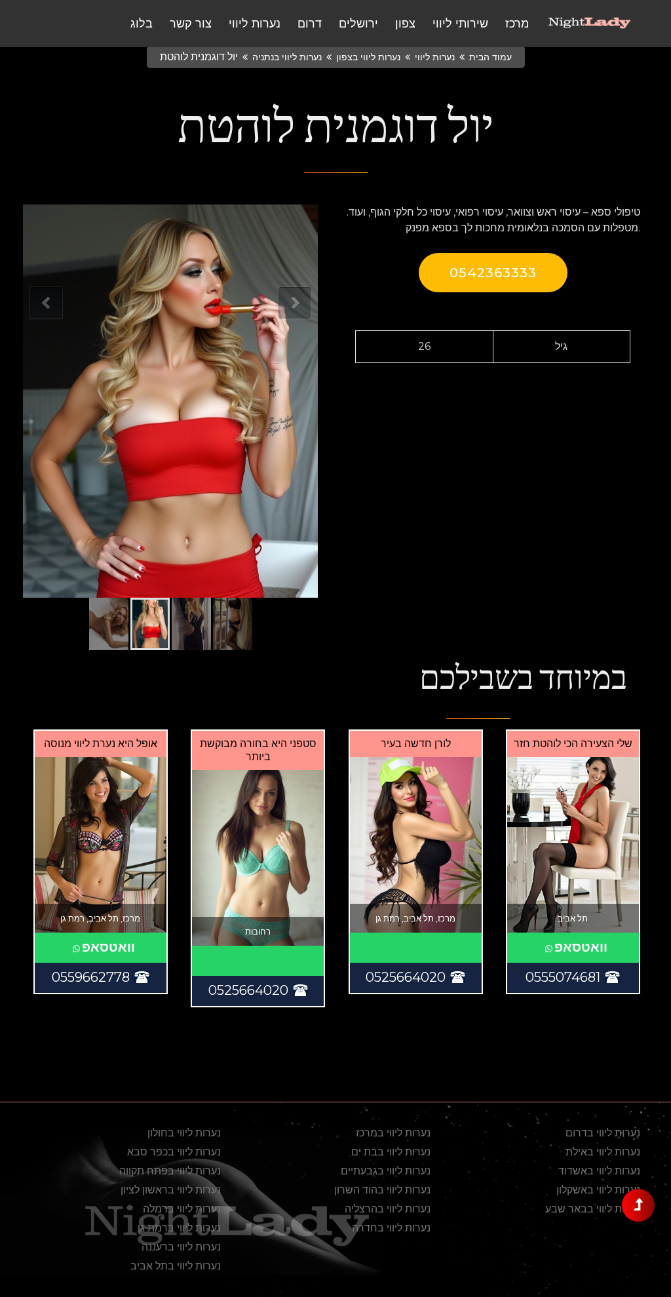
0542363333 (493, 273)
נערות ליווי (254, 23)
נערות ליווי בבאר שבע (592, 1209)
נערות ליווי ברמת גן (179, 1228)
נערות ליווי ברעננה (181, 1247)
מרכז (517, 23)
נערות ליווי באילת (603, 1152)
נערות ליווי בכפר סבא (174, 1152)
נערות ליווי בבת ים (391, 1152)
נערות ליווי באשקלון (598, 1190)
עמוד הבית (490, 57)
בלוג (141, 23)
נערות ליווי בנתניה (287, 57)
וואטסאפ (580, 947)
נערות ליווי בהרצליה (388, 1209)
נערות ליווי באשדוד (599, 1171)
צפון (405, 23)
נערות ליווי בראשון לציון (171, 1190)
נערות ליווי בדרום (603, 1133)
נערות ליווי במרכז (393, 1133)
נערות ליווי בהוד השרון (382, 1190)
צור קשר (191, 23)
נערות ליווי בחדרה (391, 1228)
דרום (309, 23)
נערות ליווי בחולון (184, 1133)
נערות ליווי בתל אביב (175, 1266)
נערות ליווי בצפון (368, 57)
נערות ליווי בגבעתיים (386, 1171)
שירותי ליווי (460, 23)
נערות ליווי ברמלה (182, 1209)
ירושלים (358, 23)
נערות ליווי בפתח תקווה (170, 1171)
